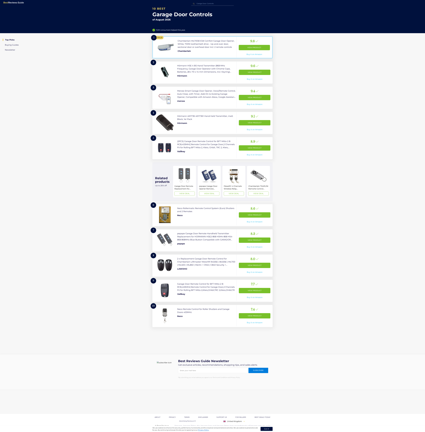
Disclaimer (203, 417)
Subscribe (258, 370)
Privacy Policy (203, 430)
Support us (221, 417)
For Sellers (240, 417)
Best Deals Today (262, 417)
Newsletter (10, 50)
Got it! (266, 429)
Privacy (172, 417)
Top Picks (9, 40)
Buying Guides (12, 45)
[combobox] (212, 4)
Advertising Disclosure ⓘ (187, 421)
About (157, 417)
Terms (187, 417)
